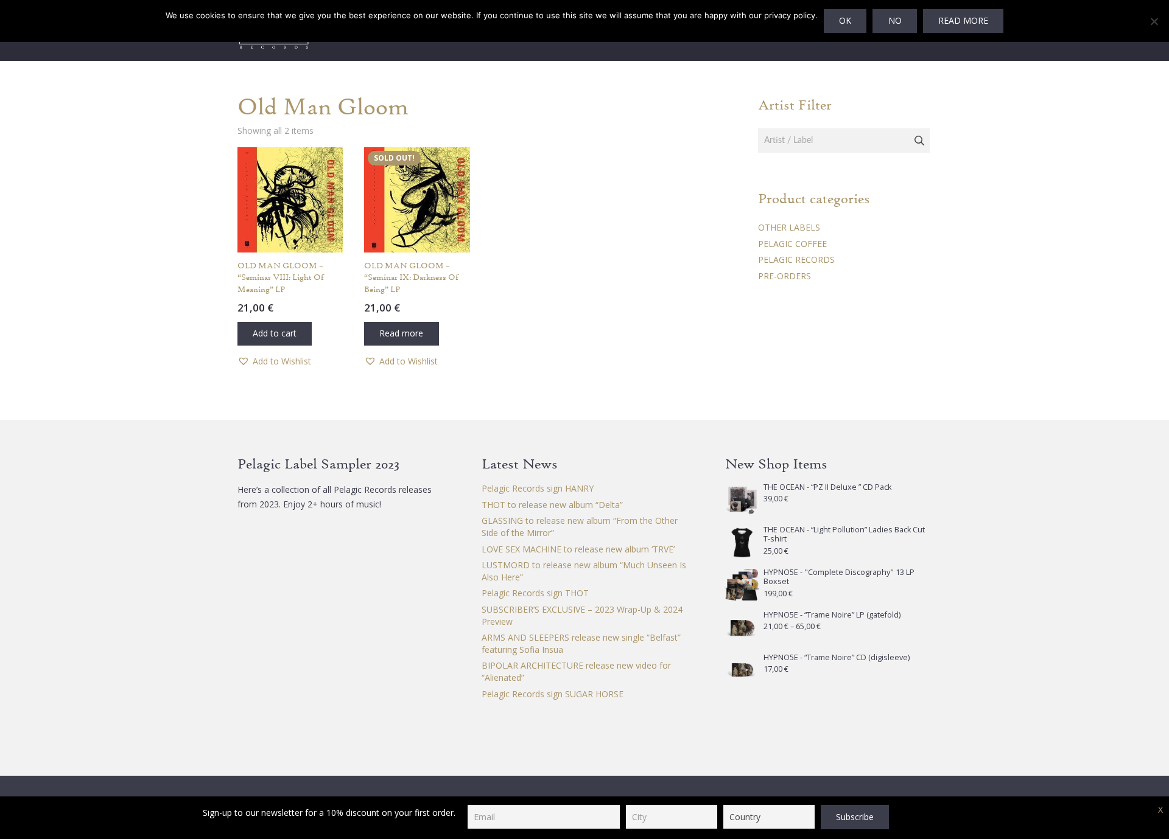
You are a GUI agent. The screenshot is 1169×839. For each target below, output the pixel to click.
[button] (274, 334)
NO (895, 20)
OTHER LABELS (789, 227)
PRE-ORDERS (784, 276)
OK (845, 20)
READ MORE (963, 20)
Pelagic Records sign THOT (535, 593)
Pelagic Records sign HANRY (538, 488)
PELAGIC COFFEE (792, 243)
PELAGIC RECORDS (796, 259)
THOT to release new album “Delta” (552, 504)
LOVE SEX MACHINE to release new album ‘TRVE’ (578, 549)
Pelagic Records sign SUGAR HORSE (552, 694)
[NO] (1154, 21)
